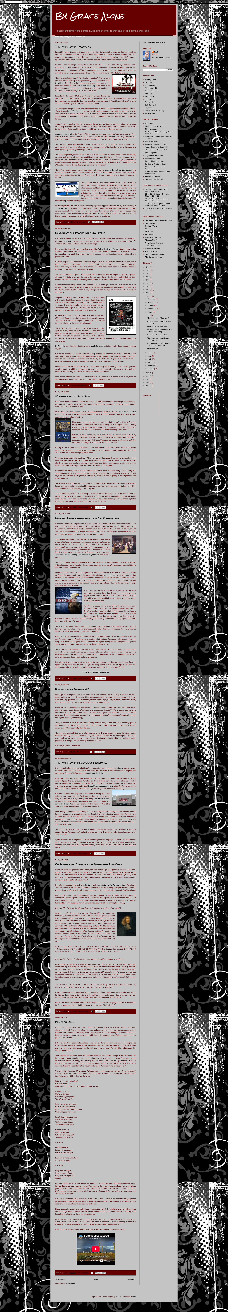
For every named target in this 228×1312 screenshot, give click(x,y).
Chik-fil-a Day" (61, 208)
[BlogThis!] (95, 222)
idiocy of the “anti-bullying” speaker (118, 170)
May (149, 356)
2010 (148, 376)
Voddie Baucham (151, 91)
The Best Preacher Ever (154, 179)
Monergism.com (151, 129)
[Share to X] (98, 222)
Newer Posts (60, 1279)
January (151, 369)
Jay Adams (149, 108)
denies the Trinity (61, 804)
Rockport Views (151, 226)
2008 (148, 383)
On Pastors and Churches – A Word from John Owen (88, 864)
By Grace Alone (90, 15)
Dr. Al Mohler (60, 346)
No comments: (83, 507)
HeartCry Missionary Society (155, 144)
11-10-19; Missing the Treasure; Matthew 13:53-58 (157, 195)
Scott (156, 52)
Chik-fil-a (58, 83)
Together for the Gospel (154, 155)
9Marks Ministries (151, 141)
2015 (148, 286)
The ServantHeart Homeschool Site (158, 220)
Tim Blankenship (151, 88)
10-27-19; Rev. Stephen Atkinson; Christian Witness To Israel (157, 205)
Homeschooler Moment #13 (72, 689)
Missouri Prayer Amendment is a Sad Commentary (87, 518)
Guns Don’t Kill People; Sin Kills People (80, 233)
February (151, 365)
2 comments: (83, 853)
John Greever (150, 85)
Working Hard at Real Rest (72, 396)
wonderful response (98, 346)
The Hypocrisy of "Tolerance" (73, 46)
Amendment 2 (109, 575)
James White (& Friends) (154, 111)
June (150, 353)
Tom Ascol (149, 99)
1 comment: (81, 222)
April (150, 359)
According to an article (64, 134)
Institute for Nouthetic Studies (156, 164)
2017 (148, 280)
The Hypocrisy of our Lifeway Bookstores (81, 762)
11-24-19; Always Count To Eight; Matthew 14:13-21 (157, 190)
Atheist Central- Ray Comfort (156, 150)
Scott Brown (149, 96)
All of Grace (149, 234)
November (152, 302)
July (149, 315)
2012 (148, 296)
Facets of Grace (151, 251)
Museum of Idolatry (152, 158)
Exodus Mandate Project (154, 161)
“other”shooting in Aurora (108, 249)
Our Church (149, 123)
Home (96, 1279)
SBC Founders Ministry (154, 126)
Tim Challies (149, 102)
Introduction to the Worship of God (111, 885)
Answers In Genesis (152, 176)
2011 (148, 373)
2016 (148, 283)
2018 (148, 277)
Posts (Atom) (70, 1283)
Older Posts (131, 1279)
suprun (118, 1297)
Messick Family (151, 229)
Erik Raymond (150, 105)
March (150, 362)
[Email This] (93, 222)
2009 (148, 379)
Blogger (134, 1297)
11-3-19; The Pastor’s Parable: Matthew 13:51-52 (156, 200)
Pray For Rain (64, 1022)
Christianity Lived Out (153, 237)
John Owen (87, 885)
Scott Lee (148, 82)
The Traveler (150, 223)
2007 (148, 386)
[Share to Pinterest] (102, 222)
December (152, 299)
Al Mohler (148, 94)
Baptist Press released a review (100, 786)
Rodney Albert (150, 79)
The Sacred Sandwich (153, 257)
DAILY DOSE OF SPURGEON (154, 43)
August (150, 312)
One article (68, 241)
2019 (148, 273)
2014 (148, 290)
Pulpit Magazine (151, 153)
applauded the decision (96, 773)
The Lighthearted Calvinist (155, 254)
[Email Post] (89, 222)
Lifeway (120, 768)
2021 (148, 267)
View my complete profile (161, 57)
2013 (148, 293)
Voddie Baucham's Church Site (156, 147)
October (151, 305)
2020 (148, 270)
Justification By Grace (153, 246)
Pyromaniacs (150, 113)
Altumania (149, 232)
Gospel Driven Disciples (154, 243)
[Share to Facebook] (100, 222)
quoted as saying (88, 86)
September (152, 309)
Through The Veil (151, 240)
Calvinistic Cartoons (152, 249)
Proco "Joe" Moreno (75, 111)
